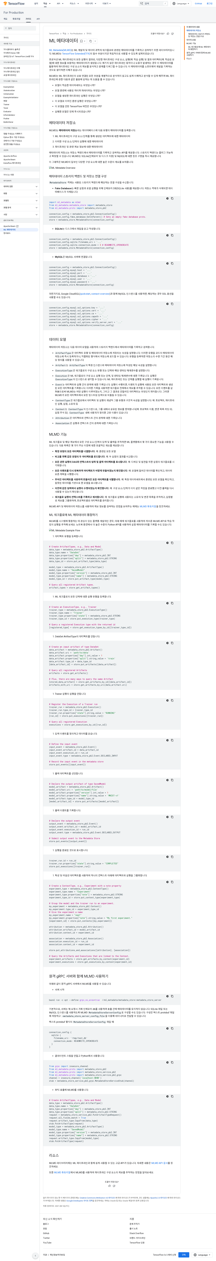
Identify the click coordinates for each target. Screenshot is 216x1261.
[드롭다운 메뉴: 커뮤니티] (96, 3)
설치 (36, 3)
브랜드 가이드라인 (137, 1238)
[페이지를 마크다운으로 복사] (90, 41)
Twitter (46, 1238)
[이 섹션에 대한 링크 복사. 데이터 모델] (69, 340)
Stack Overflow (137, 1233)
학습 (45, 3)
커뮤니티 (89, 3)
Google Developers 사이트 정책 (79, 1201)
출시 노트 (134, 1228)
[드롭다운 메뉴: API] (63, 3)
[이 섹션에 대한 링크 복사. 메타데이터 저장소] (79, 123)
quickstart (85, 293)
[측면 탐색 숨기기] (35, 1256)
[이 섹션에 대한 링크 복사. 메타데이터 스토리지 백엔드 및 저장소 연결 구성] (109, 176)
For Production (14, 12)
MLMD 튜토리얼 (148, 506)
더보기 (105, 3)
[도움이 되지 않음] (172, 33)
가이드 (28, 19)
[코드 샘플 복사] (172, 198)
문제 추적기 (135, 1224)
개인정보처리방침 (57, 1255)
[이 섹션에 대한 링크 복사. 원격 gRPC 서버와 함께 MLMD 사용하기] (111, 976)
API (58, 3)
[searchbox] (20, 28)
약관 (45, 1255)
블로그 (46, 1224)
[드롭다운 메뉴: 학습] (50, 3)
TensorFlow (54, 34)
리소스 (73, 3)
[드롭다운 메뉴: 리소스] (79, 3)
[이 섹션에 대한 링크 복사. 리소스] (62, 1156)
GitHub (198, 3)
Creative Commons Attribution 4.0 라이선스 (97, 1198)
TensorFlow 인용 (137, 1243)
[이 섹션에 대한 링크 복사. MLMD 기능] (70, 435)
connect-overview (100, 293)
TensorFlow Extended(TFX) (76, 53)
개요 (5, 19)
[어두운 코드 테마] (167, 198)
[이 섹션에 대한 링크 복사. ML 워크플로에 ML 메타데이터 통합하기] (100, 515)
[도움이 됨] (168, 33)
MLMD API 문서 (159, 1163)
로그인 (209, 3)
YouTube (47, 1243)
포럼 (45, 1228)
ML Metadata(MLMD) (60, 50)
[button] (17, 186)
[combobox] (153, 3)
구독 (184, 1255)
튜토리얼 (16, 19)
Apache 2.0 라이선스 (158, 1198)
